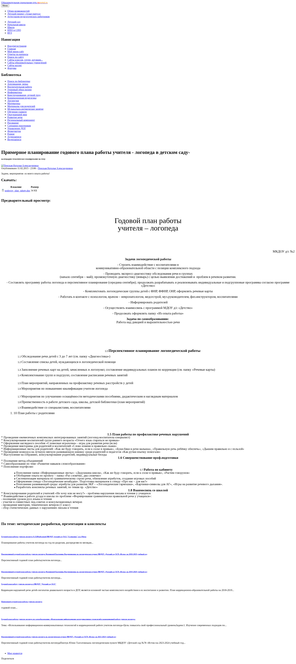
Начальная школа (16, 24)
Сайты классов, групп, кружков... (25, 60)
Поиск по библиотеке (18, 81)
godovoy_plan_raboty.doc (17, 190)
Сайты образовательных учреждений (27, 62)
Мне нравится (14, 653)
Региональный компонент (21, 120)
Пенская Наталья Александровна (55, 168)
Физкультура (14, 131)
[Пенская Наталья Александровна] (20, 165)
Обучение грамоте (17, 111)
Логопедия (13, 100)
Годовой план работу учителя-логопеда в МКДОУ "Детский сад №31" (28, 584)
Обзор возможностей (18, 11)
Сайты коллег (14, 65)
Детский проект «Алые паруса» (24, 13)
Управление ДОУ (16, 128)
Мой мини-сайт (15, 51)
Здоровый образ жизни (19, 89)
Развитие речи (15, 117)
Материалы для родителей (21, 106)
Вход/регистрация (16, 46)
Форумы (11, 68)
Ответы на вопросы (17, 54)
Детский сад (13, 21)
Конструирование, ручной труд (23, 95)
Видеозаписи (14, 139)
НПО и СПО (14, 30)
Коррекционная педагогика (21, 98)
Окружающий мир (17, 114)
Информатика (14, 92)
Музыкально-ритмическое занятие (25, 109)
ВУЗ (9, 33)
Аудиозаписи (14, 136)
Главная (11, 48)
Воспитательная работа (19, 87)
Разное (10, 134)
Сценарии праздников (19, 125)
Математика (13, 103)
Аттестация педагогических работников (28, 16)
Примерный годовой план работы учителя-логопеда (21, 602)
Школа (10, 27)
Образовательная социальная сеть (24, 2)
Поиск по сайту (15, 57)
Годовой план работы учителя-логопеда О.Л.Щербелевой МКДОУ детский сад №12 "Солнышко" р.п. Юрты (43, 537)
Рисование (13, 123)
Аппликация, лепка (17, 84)
